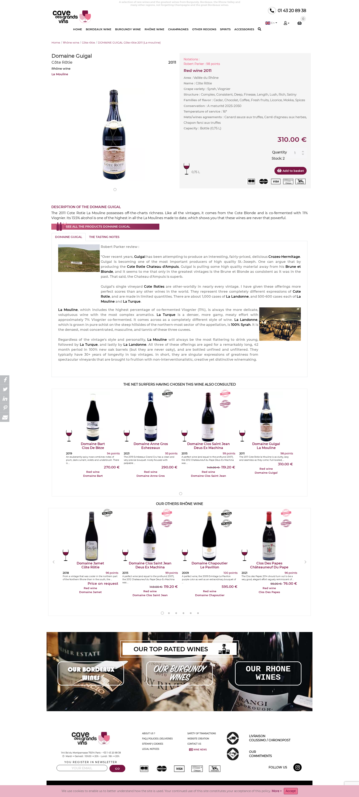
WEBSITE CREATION (198, 738)
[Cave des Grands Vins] (72, 16)
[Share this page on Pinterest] (4, 407)
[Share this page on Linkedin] (4, 398)
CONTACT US (194, 743)
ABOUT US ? (148, 733)
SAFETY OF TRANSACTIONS (201, 733)
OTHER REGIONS (204, 29)
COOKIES (158, 743)
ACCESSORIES (244, 29)
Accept (291, 791)
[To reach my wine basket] (299, 23)
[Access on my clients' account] (286, 23)
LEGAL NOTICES (150, 749)
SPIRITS (225, 29)
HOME (77, 29)
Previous (53, 562)
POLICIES (153, 738)
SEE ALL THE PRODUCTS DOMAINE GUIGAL (98, 226)
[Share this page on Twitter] (4, 389)
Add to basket (293, 170)
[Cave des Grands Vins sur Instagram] (298, 768)
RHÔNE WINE (154, 29)
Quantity (279, 152)
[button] (271, 22)
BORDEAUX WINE (98, 29)
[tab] (69, 237)
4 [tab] (183, 613)
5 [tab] (191, 613)
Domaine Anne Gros (151, 446)
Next (305, 562)
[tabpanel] (114, 134)
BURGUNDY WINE (128, 29)
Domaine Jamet (90, 565)
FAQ (144, 738)
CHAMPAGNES (178, 29)
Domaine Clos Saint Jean (208, 446)
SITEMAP (147, 743)
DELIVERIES (166, 738)
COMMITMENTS (260, 754)
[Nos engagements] (233, 753)
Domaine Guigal (266, 446)
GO (117, 768)
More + (277, 791)
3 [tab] (176, 613)
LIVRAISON (269, 738)
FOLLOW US (278, 767)
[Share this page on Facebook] (4, 380)
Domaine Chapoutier (210, 565)
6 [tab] (198, 613)
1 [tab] (115, 189)
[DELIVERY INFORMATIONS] (233, 738)
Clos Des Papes (269, 565)
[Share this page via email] (4, 417)
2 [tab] (169, 613)
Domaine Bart (93, 446)
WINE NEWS (198, 749)
